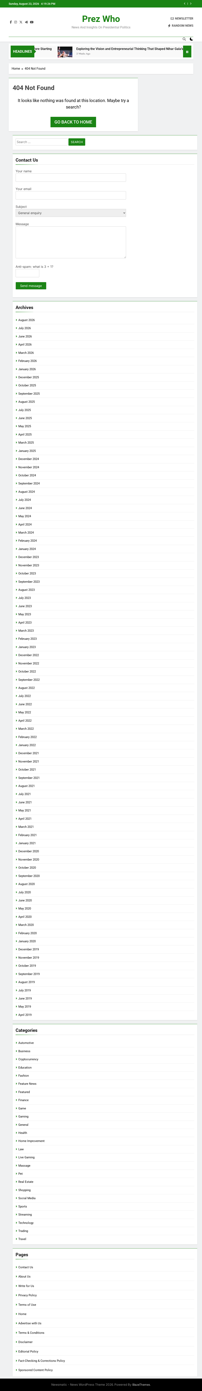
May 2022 (24, 712)
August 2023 (26, 590)
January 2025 (27, 451)
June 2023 (25, 606)
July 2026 (24, 328)
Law (21, 1149)
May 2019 (24, 1006)
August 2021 (26, 786)
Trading (23, 1231)
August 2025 (26, 402)
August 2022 (26, 688)
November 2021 (28, 761)
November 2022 (28, 663)
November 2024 (28, 467)
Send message (31, 286)
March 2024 (26, 532)
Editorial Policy (28, 1351)
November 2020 (28, 859)
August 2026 (26, 320)
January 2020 (27, 941)
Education (25, 1067)
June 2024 (25, 508)
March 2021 (26, 827)
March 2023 (26, 630)
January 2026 (27, 369)
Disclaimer (25, 1342)
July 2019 (24, 990)
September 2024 (29, 483)
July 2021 (24, 794)
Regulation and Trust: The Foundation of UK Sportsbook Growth (143, 3)
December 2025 (28, 377)
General (23, 1125)
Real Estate (25, 1182)
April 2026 (25, 344)
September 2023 (29, 582)
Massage (24, 1165)
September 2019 (29, 974)
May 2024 (24, 516)
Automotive (26, 1043)
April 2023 (25, 622)
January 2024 (27, 549)
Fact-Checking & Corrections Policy (41, 1361)
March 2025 (26, 442)
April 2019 (25, 1015)
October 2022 (27, 671)
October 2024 (27, 475)
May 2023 (24, 614)
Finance (23, 1100)
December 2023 (28, 557)
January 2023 (27, 647)
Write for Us (26, 1286)
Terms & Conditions (31, 1333)
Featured (24, 1092)
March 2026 (26, 353)
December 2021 (28, 753)
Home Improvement (31, 1141)
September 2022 (29, 680)
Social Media (27, 1198)
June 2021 (25, 802)
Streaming (25, 1214)
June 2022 (25, 704)
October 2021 (27, 769)
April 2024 (25, 524)
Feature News (27, 1084)
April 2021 (25, 819)
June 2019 (25, 998)
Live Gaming (26, 1157)
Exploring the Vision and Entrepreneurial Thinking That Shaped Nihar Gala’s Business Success (124, 49)
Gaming (23, 1116)
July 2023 (24, 598)
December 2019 (28, 949)
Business (24, 1051)
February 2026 (27, 361)
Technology (26, 1223)
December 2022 (28, 655)
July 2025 (24, 410)
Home (22, 1314)
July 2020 (24, 892)
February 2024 (27, 540)
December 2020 (28, 851)
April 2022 (25, 720)
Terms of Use (27, 1305)
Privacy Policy (27, 1295)
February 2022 (27, 737)
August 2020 (26, 884)
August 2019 (26, 982)
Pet (20, 1174)
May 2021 (24, 810)
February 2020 (27, 933)
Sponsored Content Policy (35, 1370)
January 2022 (27, 745)
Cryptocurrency (28, 1059)
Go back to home (73, 122)
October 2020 (27, 867)
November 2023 (28, 565)
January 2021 (27, 843)
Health (22, 1133)
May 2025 (24, 426)
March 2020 (26, 925)
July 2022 (24, 696)
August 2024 (26, 492)
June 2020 (25, 900)
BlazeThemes (141, 1384)
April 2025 (25, 434)
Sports (22, 1206)
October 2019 (27, 966)
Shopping (24, 1190)
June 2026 (25, 336)
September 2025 (29, 393)
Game (22, 1108)
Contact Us (25, 1267)
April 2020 (25, 917)
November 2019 (28, 957)
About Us (24, 1276)
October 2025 (27, 385)
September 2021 (29, 778)
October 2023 (27, 573)
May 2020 (24, 908)
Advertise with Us (29, 1323)
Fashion (23, 1075)
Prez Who (101, 19)
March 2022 (26, 729)
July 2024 (24, 500)
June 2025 (25, 418)
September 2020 (29, 876)
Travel (22, 1239)
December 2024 (28, 459)
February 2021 (27, 835)
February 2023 (27, 639)
